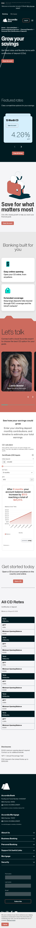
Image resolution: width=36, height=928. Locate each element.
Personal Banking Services (10, 29)
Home (3, 27)
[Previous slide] (28, 397)
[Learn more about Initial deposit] (33, 459)
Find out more (11, 920)
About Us (5, 832)
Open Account (7, 61)
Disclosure (6, 545)
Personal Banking (9, 844)
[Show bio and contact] (16, 371)
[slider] (2, 466)
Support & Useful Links (11, 850)
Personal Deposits (27, 29)
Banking (5, 14)
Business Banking (9, 838)
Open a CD (18, 581)
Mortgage (14, 14)
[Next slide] (21, 147)
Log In (26, 20)
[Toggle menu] (32, 20)
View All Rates (18, 153)
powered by (25, 540)
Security (5, 862)
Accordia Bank (12, 27)
